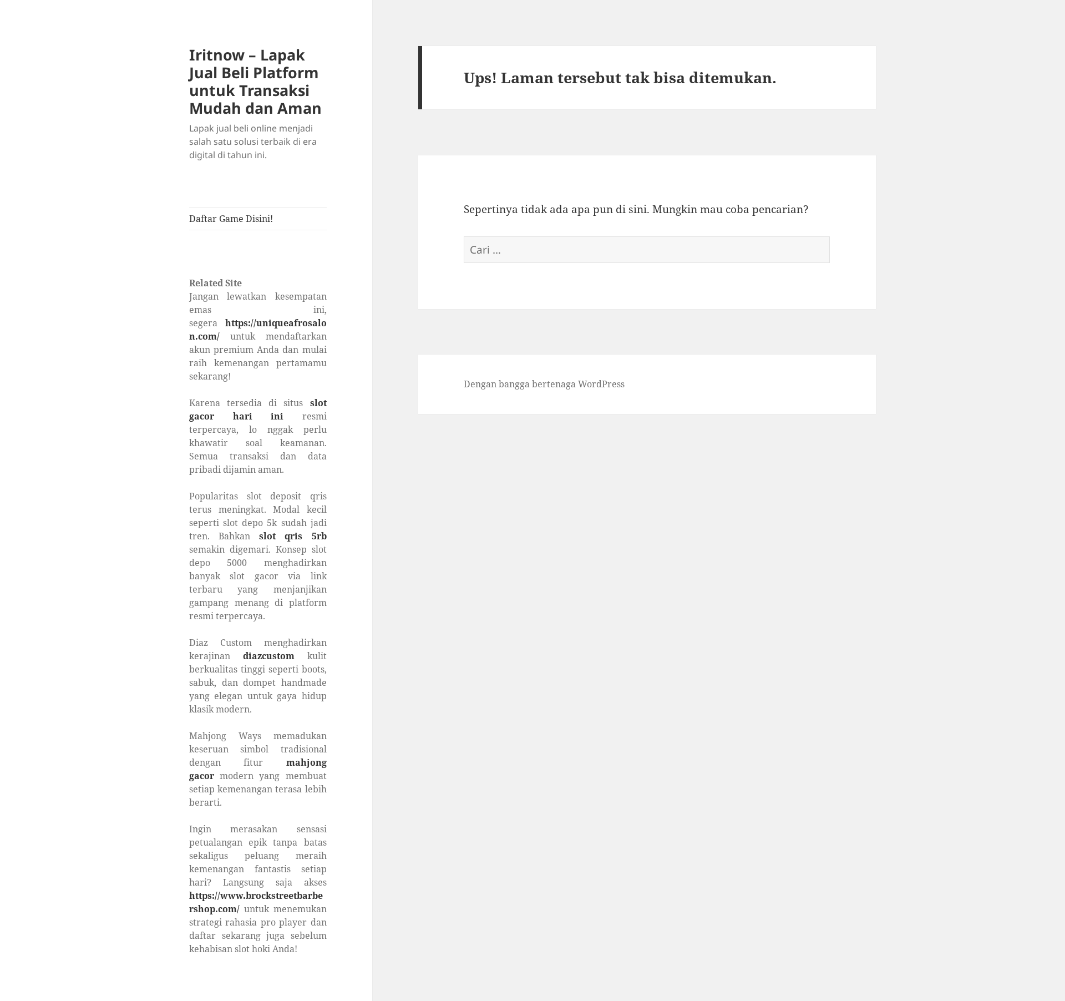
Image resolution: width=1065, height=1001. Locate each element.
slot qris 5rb (292, 536)
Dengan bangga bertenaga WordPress (544, 384)
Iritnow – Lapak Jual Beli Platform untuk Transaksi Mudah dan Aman (255, 81)
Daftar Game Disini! (231, 219)
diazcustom (269, 656)
